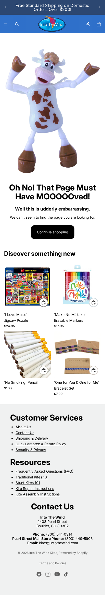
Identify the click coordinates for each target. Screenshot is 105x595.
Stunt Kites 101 (28, 482)
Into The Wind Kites (43, 553)
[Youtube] (57, 574)
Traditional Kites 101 (32, 477)
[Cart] (98, 24)
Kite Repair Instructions (35, 488)
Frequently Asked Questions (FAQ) (44, 471)
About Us (23, 427)
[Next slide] (99, 7)
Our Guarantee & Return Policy (41, 444)
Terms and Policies (52, 563)
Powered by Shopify (73, 553)
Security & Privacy (31, 449)
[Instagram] (48, 574)
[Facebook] (39, 574)
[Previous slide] (5, 7)
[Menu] (6, 24)
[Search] (16, 24)
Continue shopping (52, 232)
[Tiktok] (66, 574)
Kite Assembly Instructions (38, 494)
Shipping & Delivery (32, 438)
